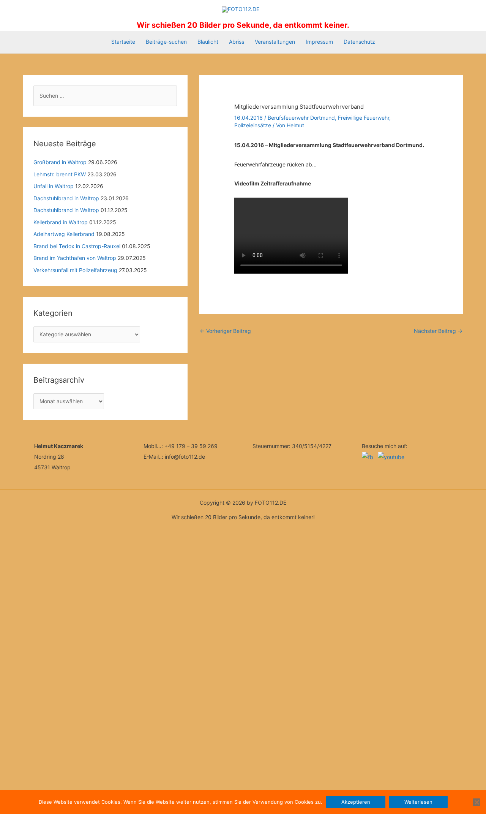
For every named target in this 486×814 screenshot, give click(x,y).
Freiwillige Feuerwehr (363, 117)
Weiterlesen (418, 802)
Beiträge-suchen (166, 41)
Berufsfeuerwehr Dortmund (301, 117)
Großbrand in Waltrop (60, 162)
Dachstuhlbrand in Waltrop (66, 198)
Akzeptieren (355, 802)
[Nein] (476, 802)
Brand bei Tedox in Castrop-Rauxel (76, 246)
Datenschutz (359, 41)
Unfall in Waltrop (53, 186)
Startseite (123, 41)
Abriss (236, 41)
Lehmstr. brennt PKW (59, 174)
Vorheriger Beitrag (225, 331)
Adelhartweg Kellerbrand (64, 234)
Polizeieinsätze (252, 125)
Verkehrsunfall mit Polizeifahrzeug (75, 270)
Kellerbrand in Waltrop (60, 222)
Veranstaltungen (275, 41)
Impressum (319, 41)
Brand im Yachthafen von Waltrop (74, 258)
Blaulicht (207, 41)
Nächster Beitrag (438, 331)
